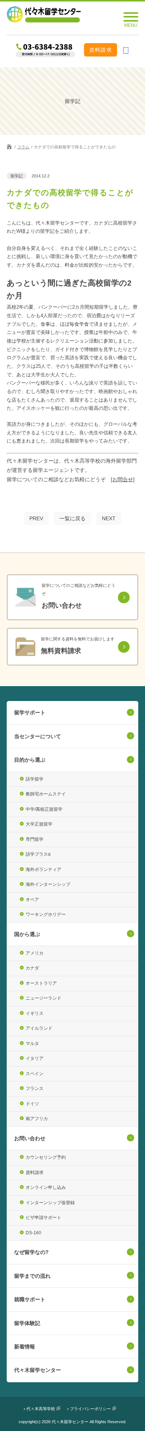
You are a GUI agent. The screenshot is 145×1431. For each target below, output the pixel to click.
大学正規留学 (39, 824)
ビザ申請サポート (43, 1217)
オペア (32, 899)
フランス (35, 1088)
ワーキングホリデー (46, 914)
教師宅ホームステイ (46, 794)
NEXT (109, 518)
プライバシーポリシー (90, 1408)
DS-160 (33, 1232)
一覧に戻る (72, 518)
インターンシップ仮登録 (50, 1202)
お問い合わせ (29, 1138)
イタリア (35, 1058)
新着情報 (24, 1347)
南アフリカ (37, 1118)
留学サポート (29, 713)
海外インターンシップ (48, 884)
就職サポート (29, 1299)
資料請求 (100, 50)
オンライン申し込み (46, 1187)
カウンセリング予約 (46, 1157)
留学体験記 (27, 1323)
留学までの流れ (32, 1276)
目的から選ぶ (29, 760)
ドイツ (32, 1103)
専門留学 (35, 839)
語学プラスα (38, 854)
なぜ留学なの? (31, 1252)
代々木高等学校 (40, 1408)
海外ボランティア (43, 869)
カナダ (32, 968)
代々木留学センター (37, 1370)
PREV (36, 518)
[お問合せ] (123, 479)
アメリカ (35, 953)
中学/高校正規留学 (44, 809)
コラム (23, 147)
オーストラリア (41, 983)
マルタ (32, 1043)
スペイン (35, 1073)
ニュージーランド (43, 998)
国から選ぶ (27, 934)
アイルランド (39, 1028)
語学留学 (35, 779)
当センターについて (37, 736)
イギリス (35, 1013)
